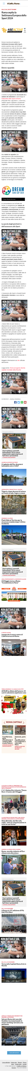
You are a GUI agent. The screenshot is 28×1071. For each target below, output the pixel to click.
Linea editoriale (6, 1062)
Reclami (20, 1062)
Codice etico (14, 1062)
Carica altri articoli (14, 1052)
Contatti (24, 1064)
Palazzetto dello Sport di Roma (11, 98)
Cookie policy (18, 1064)
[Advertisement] (14, 673)
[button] (4, 723)
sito (18, 360)
